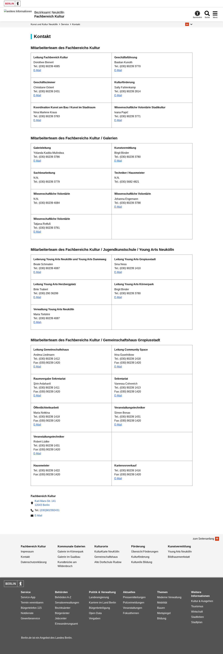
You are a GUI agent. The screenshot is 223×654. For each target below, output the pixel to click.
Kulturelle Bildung (141, 562)
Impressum (27, 551)
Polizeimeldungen (133, 602)
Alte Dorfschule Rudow (107, 562)
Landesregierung (99, 597)
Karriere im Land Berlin (102, 602)
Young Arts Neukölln (180, 551)
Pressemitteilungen (134, 597)
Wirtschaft (197, 611)
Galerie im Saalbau (69, 556)
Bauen (161, 607)
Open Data (95, 613)
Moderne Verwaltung (169, 597)
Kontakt (76, 24)
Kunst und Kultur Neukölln (44, 24)
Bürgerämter (62, 613)
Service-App (28, 597)
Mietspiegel (164, 613)
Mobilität (162, 602)
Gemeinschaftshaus (106, 556)
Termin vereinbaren (32, 602)
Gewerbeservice (30, 618)
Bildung (161, 618)
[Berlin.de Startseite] (12, 3)
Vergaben (94, 618)
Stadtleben (197, 617)
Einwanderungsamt (66, 623)
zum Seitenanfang (203, 538)
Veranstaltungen (132, 607)
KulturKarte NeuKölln (106, 551)
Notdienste (27, 613)
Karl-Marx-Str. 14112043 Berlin (45, 503)
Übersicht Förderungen (144, 551)
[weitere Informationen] (18, 14)
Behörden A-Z (63, 597)
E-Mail (37, 70)
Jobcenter (61, 618)
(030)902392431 (50, 510)
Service (65, 24)
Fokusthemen (131, 613)
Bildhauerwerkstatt (179, 556)
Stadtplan (196, 622)
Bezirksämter (62, 607)
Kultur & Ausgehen (202, 601)
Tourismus (197, 606)
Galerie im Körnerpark (70, 551)
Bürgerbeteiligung (99, 607)
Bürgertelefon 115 (31, 607)
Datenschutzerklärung (34, 562)
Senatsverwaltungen (67, 602)
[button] (188, 24)
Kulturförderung (140, 556)
